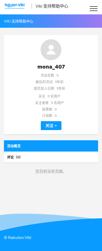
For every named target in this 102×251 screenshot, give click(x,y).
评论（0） (15, 157)
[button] (93, 8)
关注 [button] (49, 125)
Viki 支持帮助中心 (52, 6)
